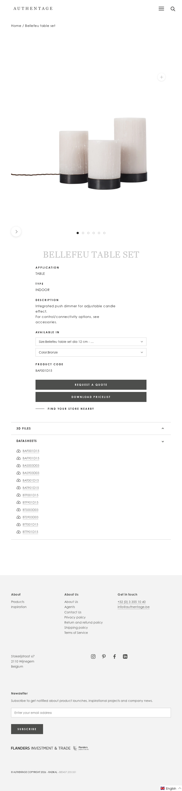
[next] (16, 232)
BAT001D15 (31, 480)
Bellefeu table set (40, 26)
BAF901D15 (31, 458)
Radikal (52, 772)
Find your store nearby (71, 409)
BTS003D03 (30, 510)
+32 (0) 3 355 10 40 (132, 602)
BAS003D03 (31, 465)
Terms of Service (76, 632)
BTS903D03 (30, 517)
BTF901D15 (30, 502)
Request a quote (91, 384)
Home (16, 26)
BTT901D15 (30, 532)
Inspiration (19, 607)
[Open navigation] (161, 8)
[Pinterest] (104, 656)
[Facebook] (114, 656)
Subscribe (27, 729)
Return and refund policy (83, 622)
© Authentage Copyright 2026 (28, 772)
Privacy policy (75, 617)
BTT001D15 (30, 524)
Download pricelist (91, 397)
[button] (171, 788)
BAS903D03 (31, 473)
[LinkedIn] (125, 656)
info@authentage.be (134, 607)
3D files (23, 428)
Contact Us (72, 612)
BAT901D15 (31, 488)
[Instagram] (93, 656)
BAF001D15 (31, 451)
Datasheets (26, 441)
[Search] (173, 8)
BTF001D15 (30, 495)
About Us (71, 602)
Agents (69, 607)
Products (17, 602)
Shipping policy (76, 627)
